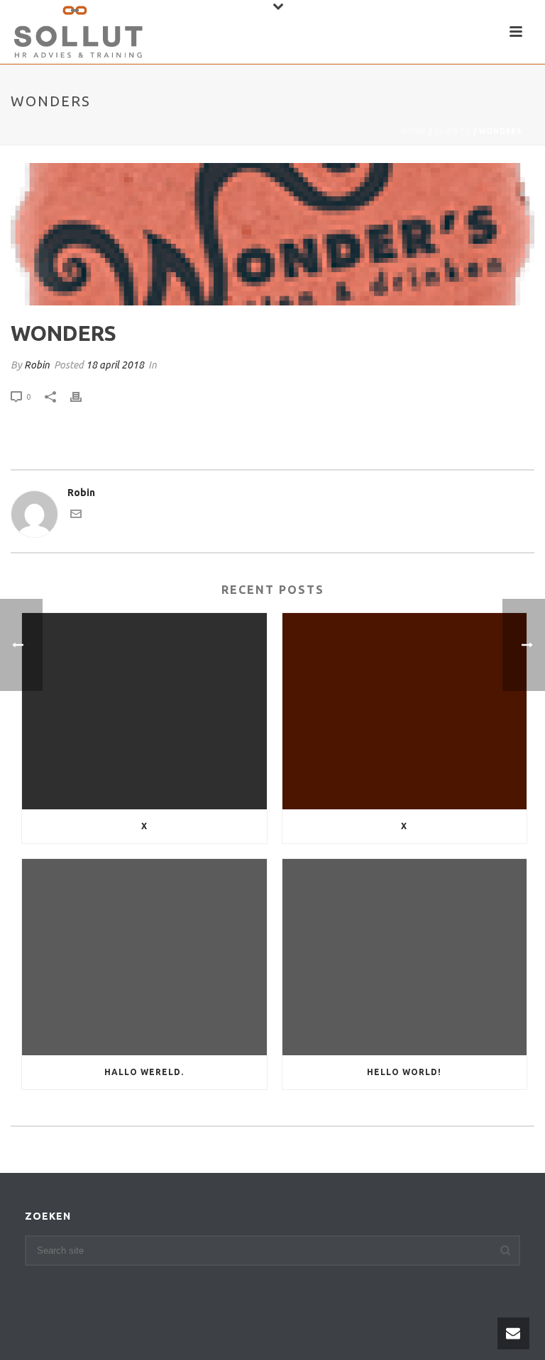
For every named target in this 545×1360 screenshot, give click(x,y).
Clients (452, 131)
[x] (144, 711)
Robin (37, 365)
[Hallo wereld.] (144, 957)
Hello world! (404, 1072)
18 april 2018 (115, 365)
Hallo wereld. (144, 1072)
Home (414, 131)
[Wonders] (272, 234)
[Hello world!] (404, 957)
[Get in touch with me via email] (76, 516)
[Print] (83, 396)
